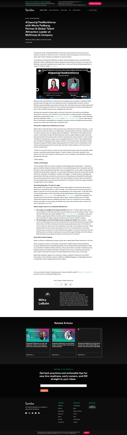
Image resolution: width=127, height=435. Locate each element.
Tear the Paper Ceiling (71, 214)
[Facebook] (61, 284)
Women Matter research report (63, 116)
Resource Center (77, 411)
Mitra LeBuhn (36, 39)
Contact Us (61, 422)
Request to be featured (85, 272)
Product (60, 408)
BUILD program (70, 195)
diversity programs (48, 195)
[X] (56, 284)
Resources (60, 413)
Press (74, 416)
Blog (74, 408)
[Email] (65, 284)
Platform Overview (95, 3)
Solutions (60, 405)
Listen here (54, 66)
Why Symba (61, 411)
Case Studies (76, 405)
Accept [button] (86, 432)
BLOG (27, 18)
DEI (31, 18)
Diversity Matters (55, 118)
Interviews (35, 18)
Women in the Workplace (71, 118)
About (59, 416)
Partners (60, 419)
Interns (75, 413)
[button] (30, 355)
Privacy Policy (62, 433)
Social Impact (76, 419)
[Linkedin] (70, 284)
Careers (75, 422)
